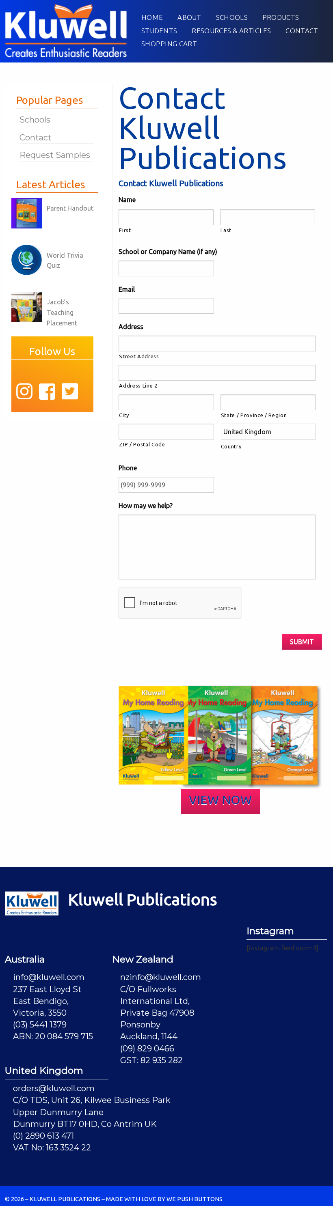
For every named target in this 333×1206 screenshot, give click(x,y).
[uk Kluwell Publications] (66, 30)
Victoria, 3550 (40, 1013)
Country (231, 446)
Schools (232, 17)
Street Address (139, 356)
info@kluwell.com (48, 977)
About (189, 17)
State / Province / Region (254, 415)
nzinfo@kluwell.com (160, 977)
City (124, 415)
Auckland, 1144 (148, 1036)
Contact (301, 30)
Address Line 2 (138, 385)
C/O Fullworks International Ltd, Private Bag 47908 (157, 1001)
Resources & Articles (231, 30)
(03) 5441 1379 (40, 1024)
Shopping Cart (169, 43)
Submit (302, 641)
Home (152, 17)
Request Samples (54, 155)
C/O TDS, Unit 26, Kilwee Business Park (92, 1100)
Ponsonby (140, 1024)
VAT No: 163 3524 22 (52, 1147)
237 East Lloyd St (47, 989)
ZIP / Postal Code (142, 444)
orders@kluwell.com (54, 1088)
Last (226, 230)
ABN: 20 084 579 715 (53, 1036)
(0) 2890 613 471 (43, 1136)
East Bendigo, (41, 1001)
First (125, 230)
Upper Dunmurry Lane (58, 1112)
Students (159, 30)
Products (280, 17)
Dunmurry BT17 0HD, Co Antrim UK (85, 1124)
